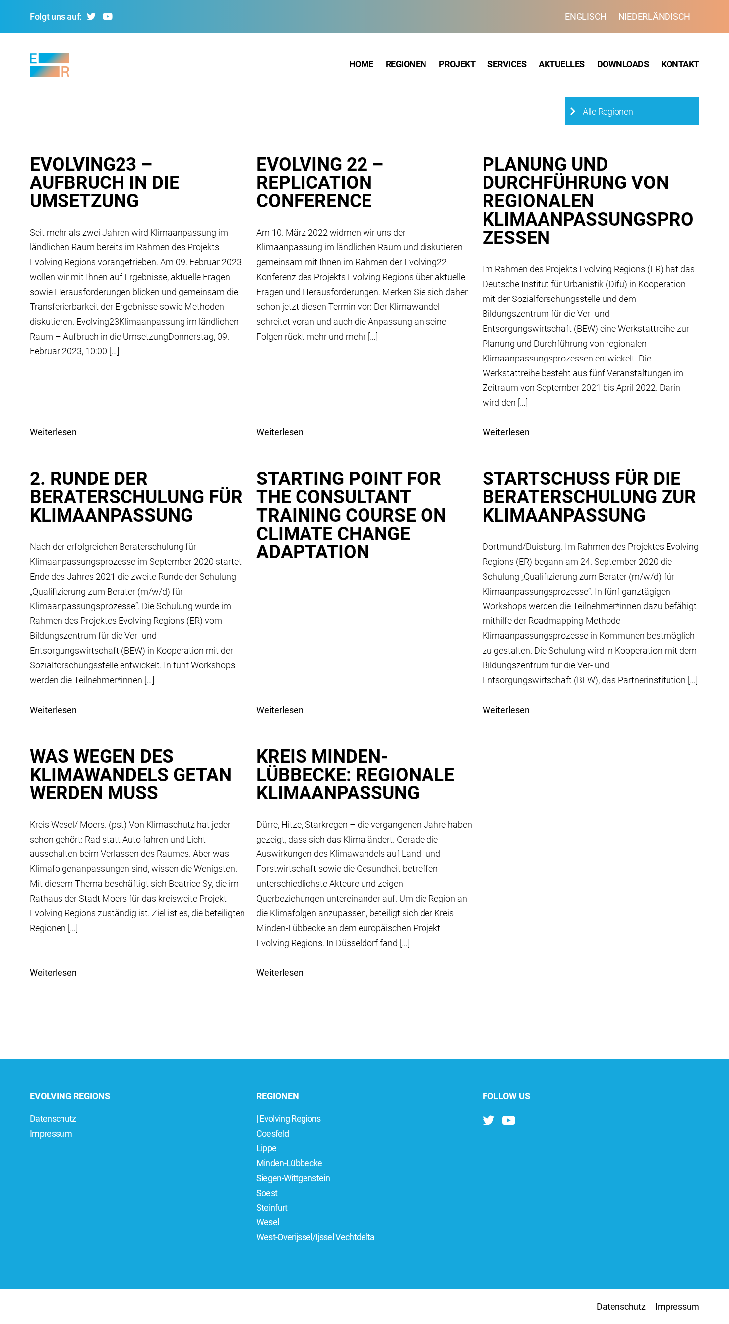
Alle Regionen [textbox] (608, 111)
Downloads (623, 64)
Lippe (266, 1148)
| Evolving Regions (288, 1118)
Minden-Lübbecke (289, 1163)
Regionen (406, 64)
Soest (267, 1193)
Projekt (457, 64)
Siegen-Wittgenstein (293, 1178)
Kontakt (680, 64)
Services (506, 64)
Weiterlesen (53, 432)
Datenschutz (53, 1118)
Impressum (51, 1133)
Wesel (267, 1222)
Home (361, 64)
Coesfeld (272, 1133)
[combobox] (632, 111)
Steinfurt (272, 1208)
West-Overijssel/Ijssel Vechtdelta (315, 1237)
